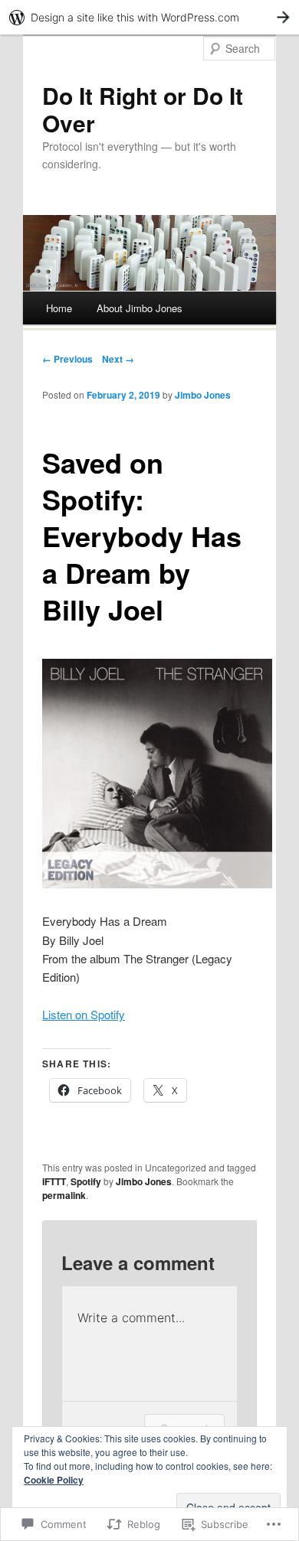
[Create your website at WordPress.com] (149, 17)
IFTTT (54, 1181)
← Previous (67, 359)
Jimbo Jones (203, 395)
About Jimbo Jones (139, 308)
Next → (118, 359)
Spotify (86, 1181)
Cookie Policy (54, 1480)
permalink (64, 1195)
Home (59, 308)
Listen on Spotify (83, 1014)
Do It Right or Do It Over (142, 109)
